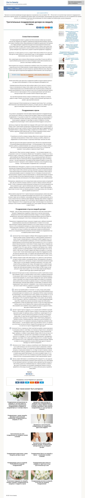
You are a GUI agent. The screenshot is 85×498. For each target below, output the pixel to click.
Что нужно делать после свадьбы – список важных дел (72, 59)
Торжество (71, 42)
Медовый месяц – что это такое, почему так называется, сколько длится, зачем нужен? (71, 26)
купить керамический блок (42, 12)
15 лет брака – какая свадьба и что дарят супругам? (72, 73)
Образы (72, 29)
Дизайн (72, 49)
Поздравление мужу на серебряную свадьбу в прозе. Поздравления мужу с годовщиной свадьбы (69, 53)
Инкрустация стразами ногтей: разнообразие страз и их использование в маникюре (71, 46)
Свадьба (17, 8)
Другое (68, 56)
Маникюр (10, 8)
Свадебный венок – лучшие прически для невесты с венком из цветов (71, 66)
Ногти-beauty (12, 2)
